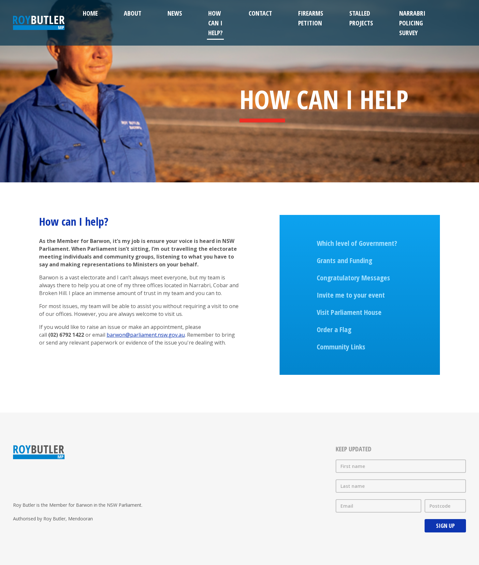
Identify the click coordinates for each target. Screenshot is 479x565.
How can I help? (215, 23)
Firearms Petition (310, 18)
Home (90, 13)
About (132, 13)
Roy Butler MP (39, 23)
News (174, 13)
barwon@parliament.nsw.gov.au (146, 334)
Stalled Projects (361, 18)
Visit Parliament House (349, 312)
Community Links (341, 346)
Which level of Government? (357, 243)
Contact (260, 13)
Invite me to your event (351, 295)
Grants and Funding (344, 260)
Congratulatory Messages (353, 277)
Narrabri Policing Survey (412, 23)
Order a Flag (334, 329)
